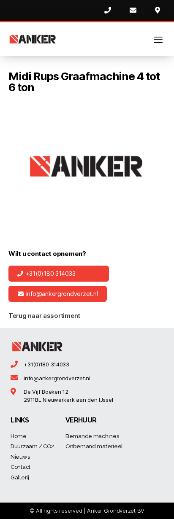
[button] (58, 274)
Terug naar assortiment (44, 316)
